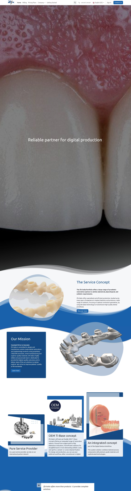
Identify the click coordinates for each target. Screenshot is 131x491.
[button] (75, 2)
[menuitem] (19, 2)
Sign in (109, 2)
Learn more (15, 370)
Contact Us (118, 2)
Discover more (82, 311)
